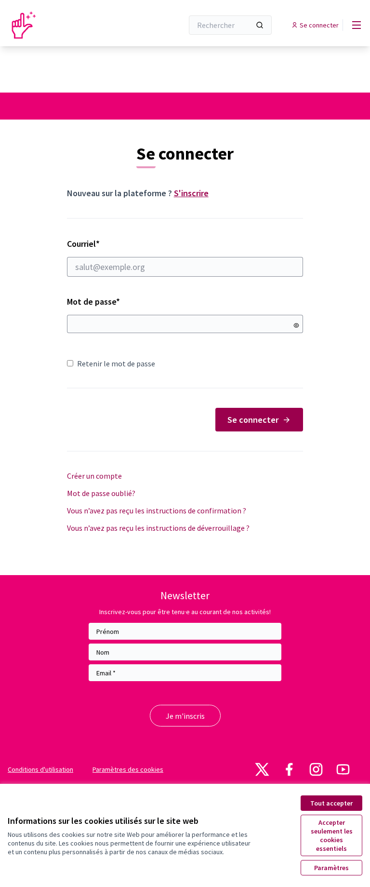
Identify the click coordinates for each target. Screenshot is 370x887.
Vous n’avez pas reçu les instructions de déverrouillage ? (158, 528)
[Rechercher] (259, 25)
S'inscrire (191, 193)
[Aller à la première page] (72, 25)
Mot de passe (93, 301)
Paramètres (331, 867)
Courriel (117, 243)
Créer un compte (94, 476)
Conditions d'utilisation (40, 769)
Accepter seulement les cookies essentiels (332, 835)
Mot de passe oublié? (101, 493)
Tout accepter (331, 803)
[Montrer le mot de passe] (296, 325)
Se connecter (252, 419)
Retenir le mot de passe (116, 363)
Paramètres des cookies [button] (127, 769)
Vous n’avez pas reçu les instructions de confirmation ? (156, 510)
